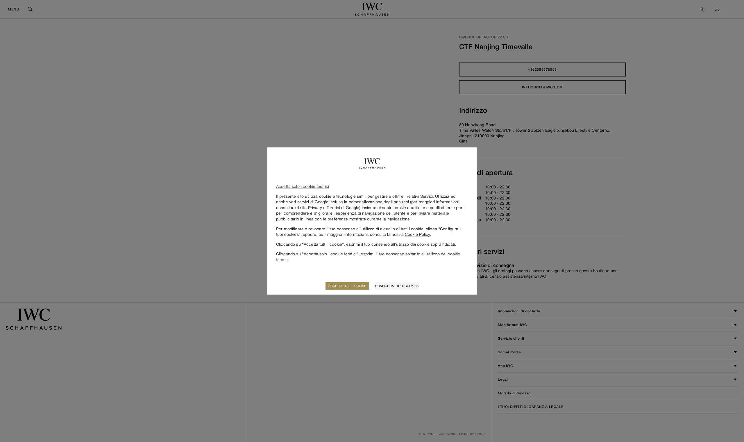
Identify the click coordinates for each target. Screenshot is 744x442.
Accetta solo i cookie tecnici (302, 186)
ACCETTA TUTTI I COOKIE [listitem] (347, 286)
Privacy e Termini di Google (334, 207)
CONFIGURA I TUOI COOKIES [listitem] (397, 286)
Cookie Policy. (418, 234)
